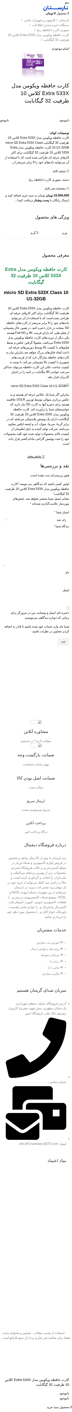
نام (67, 572)
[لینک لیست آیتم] (36, 960)
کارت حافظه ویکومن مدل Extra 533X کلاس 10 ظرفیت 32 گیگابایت (38, 37)
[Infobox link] (36, 731)
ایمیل (66, 590)
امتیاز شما (61, 512)
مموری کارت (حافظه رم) (52, 30)
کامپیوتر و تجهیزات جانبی (39, 20)
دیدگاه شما (61, 526)
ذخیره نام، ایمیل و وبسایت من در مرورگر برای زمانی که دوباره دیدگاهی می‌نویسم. (40, 615)
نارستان (63, 20)
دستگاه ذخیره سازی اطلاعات (50, 25)
